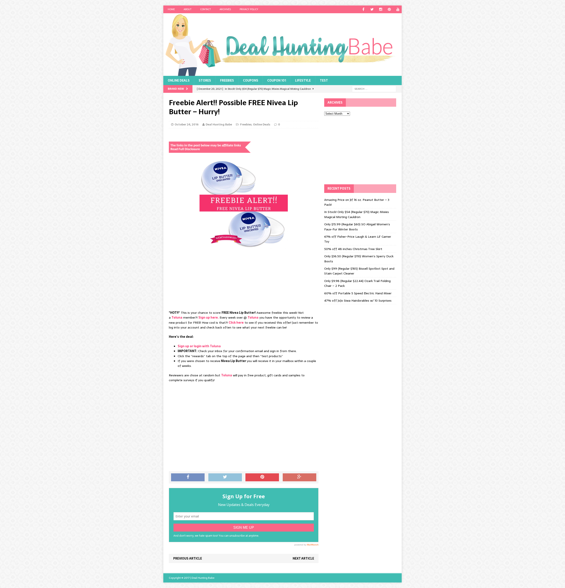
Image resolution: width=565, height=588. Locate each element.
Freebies (227, 80)
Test (324, 80)
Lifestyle (303, 80)
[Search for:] (374, 88)
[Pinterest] (389, 9)
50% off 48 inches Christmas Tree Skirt (353, 248)
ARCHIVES (225, 9)
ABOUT (187, 9)
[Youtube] (398, 9)
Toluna (176, 317)
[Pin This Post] (262, 477)
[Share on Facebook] (188, 477)
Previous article (187, 558)
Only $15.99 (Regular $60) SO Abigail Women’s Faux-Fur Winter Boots (357, 226)
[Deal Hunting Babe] (282, 44)
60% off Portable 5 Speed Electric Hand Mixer (358, 293)
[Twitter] (372, 9)
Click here (236, 322)
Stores (205, 80)
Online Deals (179, 80)
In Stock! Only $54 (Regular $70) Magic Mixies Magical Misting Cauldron (356, 214)
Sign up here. (208, 317)
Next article (303, 558)
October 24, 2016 (186, 124)
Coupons (250, 80)
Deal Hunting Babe (219, 124)
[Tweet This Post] (225, 477)
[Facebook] (363, 9)
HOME (171, 9)
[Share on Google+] (299, 477)
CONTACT (205, 9)
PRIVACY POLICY (249, 9)
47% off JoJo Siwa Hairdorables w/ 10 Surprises (358, 300)
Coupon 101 (276, 80)
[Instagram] (380, 9)
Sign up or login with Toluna (199, 346)
